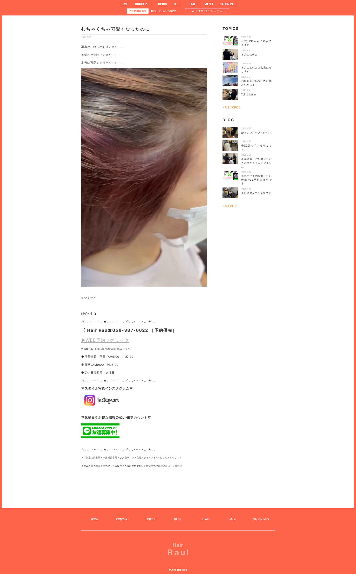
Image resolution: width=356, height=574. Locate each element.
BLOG (178, 4)
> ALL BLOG (230, 206)
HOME (123, 4)
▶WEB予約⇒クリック (105, 340)
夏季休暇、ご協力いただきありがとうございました (256, 162)
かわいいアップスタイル (256, 132)
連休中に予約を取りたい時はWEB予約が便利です (256, 179)
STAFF (193, 4)
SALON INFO (228, 4)
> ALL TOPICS (231, 107)
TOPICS (161, 4)
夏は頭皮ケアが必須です (256, 193)
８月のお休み (249, 54)
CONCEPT (142, 4)
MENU (208, 4)
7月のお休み (248, 94)
